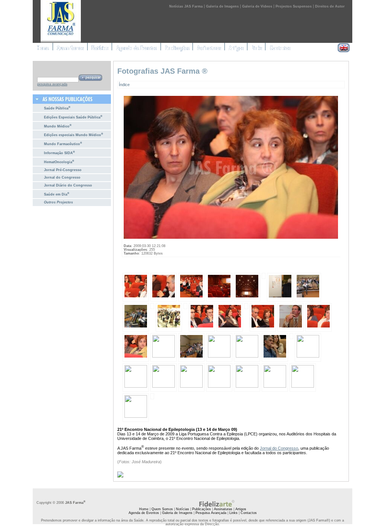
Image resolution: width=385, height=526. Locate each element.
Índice (124, 84)
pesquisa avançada (52, 84)
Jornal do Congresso (62, 177)
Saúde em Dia (56, 193)
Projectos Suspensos (294, 6)
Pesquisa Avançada (211, 513)
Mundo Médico (57, 125)
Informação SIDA (59, 152)
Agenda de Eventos (144, 513)
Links (233, 513)
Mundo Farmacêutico (63, 143)
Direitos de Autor (330, 6)
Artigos (240, 509)
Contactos (249, 513)
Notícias (182, 509)
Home (144, 509)
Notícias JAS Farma (186, 6)
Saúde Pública (57, 107)
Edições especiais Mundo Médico (73, 134)
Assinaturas (223, 509)
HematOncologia (59, 161)
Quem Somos (162, 509)
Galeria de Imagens (222, 6)
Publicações (201, 509)
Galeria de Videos (257, 6)
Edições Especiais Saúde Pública (73, 116)
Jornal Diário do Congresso (68, 185)
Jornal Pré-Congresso (63, 170)
